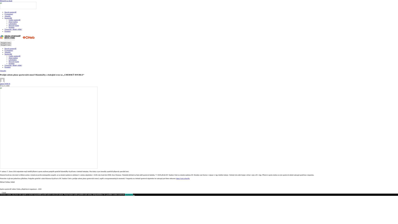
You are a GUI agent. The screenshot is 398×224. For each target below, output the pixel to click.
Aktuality (8, 16)
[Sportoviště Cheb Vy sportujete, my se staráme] (18, 8)
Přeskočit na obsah (6, 1)
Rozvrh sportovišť (10, 12)
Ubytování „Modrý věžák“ (13, 29)
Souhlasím (129, 194)
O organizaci (9, 14)
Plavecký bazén (14, 25)
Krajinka (11, 27)
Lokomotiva (13, 24)
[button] (199, 193)
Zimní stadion (13, 22)
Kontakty (8, 31)
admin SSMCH (5, 84)
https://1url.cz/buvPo (183, 178)
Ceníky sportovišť (15, 20)
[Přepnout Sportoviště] (36, 54)
